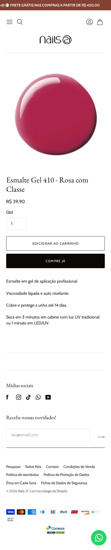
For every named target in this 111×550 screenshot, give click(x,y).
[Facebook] (7, 398)
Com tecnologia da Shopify (49, 491)
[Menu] (9, 22)
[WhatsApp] (38, 398)
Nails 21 (23, 491)
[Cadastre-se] (101, 437)
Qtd (9, 212)
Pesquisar (13, 466)
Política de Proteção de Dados (66, 474)
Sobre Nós (33, 466)
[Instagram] (18, 398)
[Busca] (20, 22)
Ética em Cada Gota (21, 483)
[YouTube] (48, 398)
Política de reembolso (22, 474)
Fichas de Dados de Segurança (64, 483)
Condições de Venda (79, 466)
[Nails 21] (55, 39)
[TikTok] (28, 398)
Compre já (56, 261)
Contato (52, 466)
